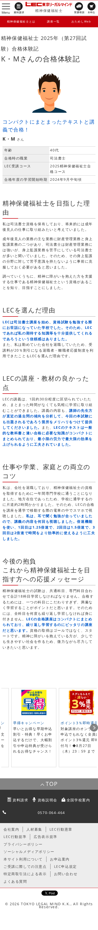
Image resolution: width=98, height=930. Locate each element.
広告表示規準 (45, 836)
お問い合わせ (66, 873)
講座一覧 (53, 21)
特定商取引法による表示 (25, 873)
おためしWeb (81, 21)
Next (94, 728)
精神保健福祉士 (49, 10)
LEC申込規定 (65, 866)
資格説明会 (47, 800)
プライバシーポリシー (23, 844)
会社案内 (11, 829)
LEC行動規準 (15, 836)
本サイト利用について (23, 859)
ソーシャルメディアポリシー (29, 851)
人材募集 (34, 829)
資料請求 (20, 800)
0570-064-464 (51, 812)
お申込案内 (60, 859)
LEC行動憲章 (61, 829)
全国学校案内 (78, 800)
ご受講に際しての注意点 (25, 866)
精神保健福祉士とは (21, 21)
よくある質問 (15, 881)
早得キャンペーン (28, 722)
